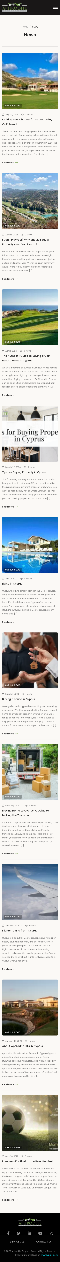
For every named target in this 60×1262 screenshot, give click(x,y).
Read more (8, 162)
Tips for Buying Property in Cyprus (24, 472)
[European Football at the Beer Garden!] (30, 1123)
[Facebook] (8, 1233)
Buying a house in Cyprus (18, 699)
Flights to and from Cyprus (19, 930)
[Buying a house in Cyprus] (30, 660)
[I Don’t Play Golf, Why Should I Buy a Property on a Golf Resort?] (30, 201)
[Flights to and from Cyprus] (30, 892)
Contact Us (44, 1241)
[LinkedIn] (29, 1233)
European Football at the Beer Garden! (27, 1161)
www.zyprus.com (49, 1255)
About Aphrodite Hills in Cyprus (22, 1046)
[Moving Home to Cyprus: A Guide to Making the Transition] (30, 772)
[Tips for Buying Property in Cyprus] (30, 434)
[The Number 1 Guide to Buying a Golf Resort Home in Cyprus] (30, 317)
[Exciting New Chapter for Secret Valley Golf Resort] (30, 81)
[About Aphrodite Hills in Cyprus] (30, 1008)
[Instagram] (51, 1233)
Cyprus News (12, 105)
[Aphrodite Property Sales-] (14, 7)
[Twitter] (19, 1233)
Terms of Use (16, 1241)
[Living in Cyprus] (30, 545)
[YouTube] (40, 1233)
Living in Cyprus (12, 583)
